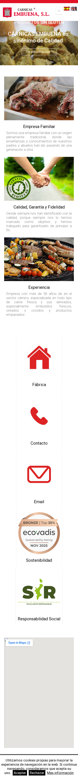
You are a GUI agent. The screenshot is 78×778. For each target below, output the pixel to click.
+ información (39, 52)
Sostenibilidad (39, 560)
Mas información (60, 773)
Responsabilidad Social (39, 618)
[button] (6, 39)
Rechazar (37, 773)
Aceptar (20, 773)
